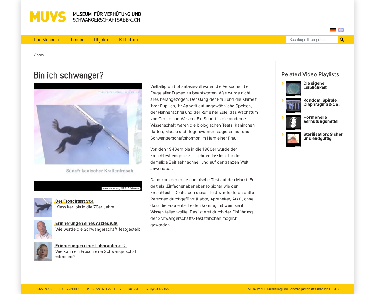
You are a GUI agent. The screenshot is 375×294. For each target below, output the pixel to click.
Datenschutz (69, 289)
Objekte (101, 39)
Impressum (45, 289)
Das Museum (46, 39)
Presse (133, 289)
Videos (39, 54)
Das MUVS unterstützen (104, 289)
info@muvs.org (157, 289)
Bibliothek (129, 39)
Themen (76, 39)
